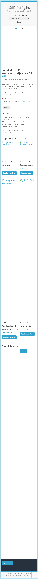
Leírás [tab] (6, 107)
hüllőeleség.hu (19, 7)
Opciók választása (9, 173)
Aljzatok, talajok (25, 102)
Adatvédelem (7, 563)
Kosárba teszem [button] (26, 173)
